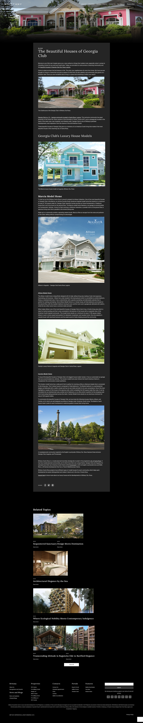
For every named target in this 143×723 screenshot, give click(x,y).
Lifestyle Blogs (13, 698)
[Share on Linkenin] (52, 485)
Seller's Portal (75, 689)
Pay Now (120, 4)
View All (71, 664)
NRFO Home (34, 693)
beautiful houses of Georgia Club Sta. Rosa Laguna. (55, 67)
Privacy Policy (129, 714)
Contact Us (112, 4)
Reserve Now (131, 4)
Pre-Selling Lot (34, 698)
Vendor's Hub (75, 691)
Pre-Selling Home (35, 695)
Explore (105, 4)
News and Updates (14, 696)
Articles (98, 4)
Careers (55, 693)
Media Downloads (90, 687)
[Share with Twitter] (48, 485)
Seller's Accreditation (58, 695)
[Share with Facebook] (45, 485)
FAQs (54, 691)
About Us (84, 4)
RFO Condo (34, 700)
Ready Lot (33, 691)
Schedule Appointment (58, 689)
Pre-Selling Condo (35, 689)
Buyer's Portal (75, 687)
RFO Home (34, 687)
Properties (91, 4)
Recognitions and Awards (16, 689)
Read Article (35, 546)
